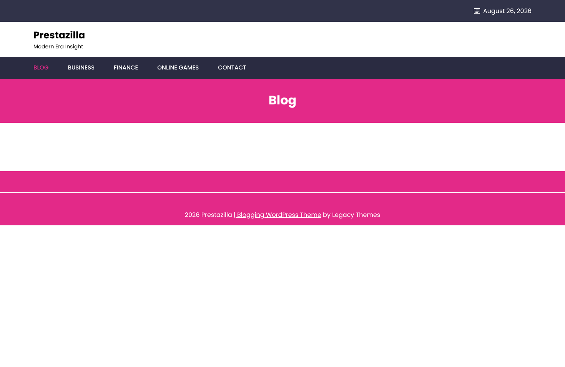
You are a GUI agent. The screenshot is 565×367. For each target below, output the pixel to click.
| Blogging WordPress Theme (277, 214)
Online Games (178, 68)
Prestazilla (59, 35)
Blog (40, 68)
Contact (232, 68)
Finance (126, 68)
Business (81, 68)
